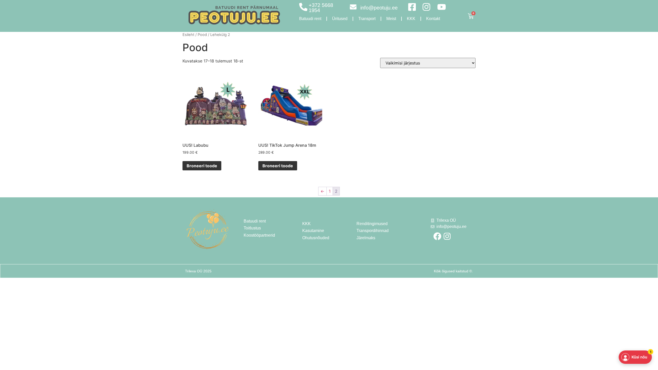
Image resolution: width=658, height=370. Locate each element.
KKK (411, 18)
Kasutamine (313, 230)
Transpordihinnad (373, 230)
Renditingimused (372, 223)
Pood (202, 34)
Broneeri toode (202, 165)
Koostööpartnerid (259, 235)
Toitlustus (252, 228)
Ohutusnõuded (315, 238)
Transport (367, 18)
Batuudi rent (310, 18)
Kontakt (433, 18)
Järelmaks (366, 238)
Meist (391, 18)
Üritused (340, 18)
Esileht (188, 34)
